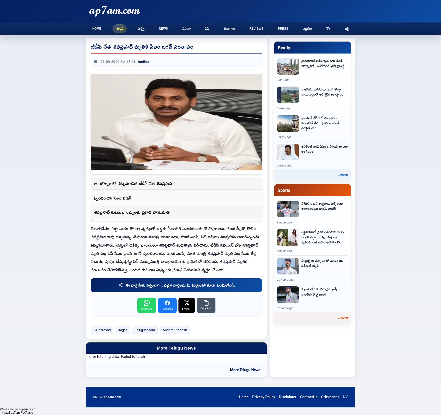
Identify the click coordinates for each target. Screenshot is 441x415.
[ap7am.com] (114, 11)
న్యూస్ (119, 28)
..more (343, 174)
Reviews (256, 28)
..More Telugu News (244, 369)
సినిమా (186, 28)
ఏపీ (207, 28)
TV (328, 28)
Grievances (330, 396)
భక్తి (347, 28)
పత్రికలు (307, 28)
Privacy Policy (263, 396)
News (163, 28)
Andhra (143, 61)
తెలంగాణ (229, 28)
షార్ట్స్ (141, 28)
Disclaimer (287, 396)
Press (283, 28)
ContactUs (308, 396)
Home (96, 28)
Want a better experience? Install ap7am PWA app (17, 410)
